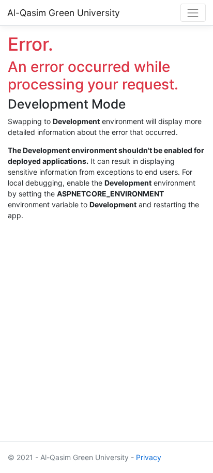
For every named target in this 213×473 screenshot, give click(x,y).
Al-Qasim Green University (63, 12)
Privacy (148, 457)
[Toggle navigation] (193, 13)
